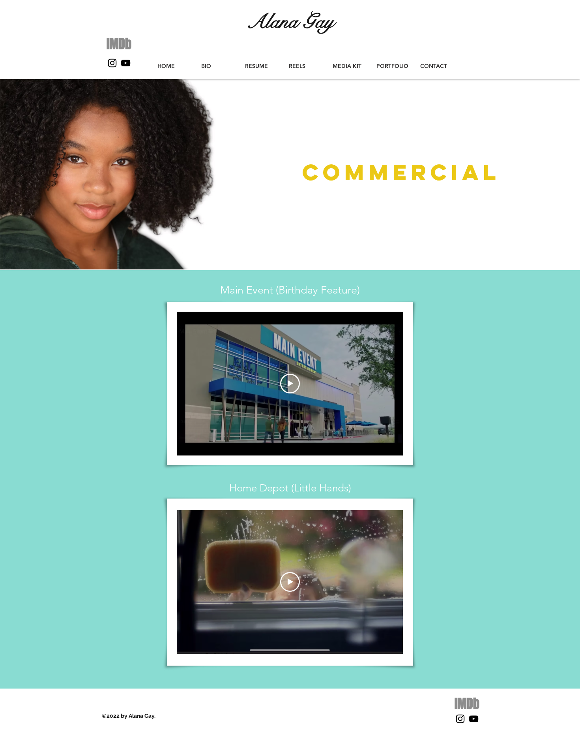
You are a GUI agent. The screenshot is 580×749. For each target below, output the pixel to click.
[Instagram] (112, 63)
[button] (305, 66)
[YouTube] (125, 63)
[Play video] (290, 383)
